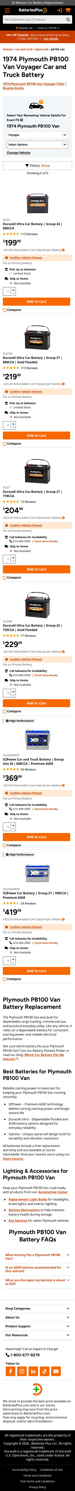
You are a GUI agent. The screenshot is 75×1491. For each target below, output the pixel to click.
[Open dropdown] (21, 120)
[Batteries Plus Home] (33, 10)
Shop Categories (17, 1308)
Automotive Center (52, 1192)
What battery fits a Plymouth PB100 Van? (32, 1257)
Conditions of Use (51, 1470)
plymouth (41, 49)
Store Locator (13, 1159)
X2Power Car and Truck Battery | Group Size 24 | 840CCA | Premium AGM (33, 761)
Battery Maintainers (24, 1210)
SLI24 (6, 219)
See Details (51, 38)
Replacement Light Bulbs (28, 1199)
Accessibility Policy (24, 1470)
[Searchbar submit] (68, 19)
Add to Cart (36, 301)
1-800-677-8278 (25, 1355)
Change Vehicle (18, 153)
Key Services (18, 1220)
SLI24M (7, 621)
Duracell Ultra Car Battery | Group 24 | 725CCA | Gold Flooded (32, 627)
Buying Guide (13, 88)
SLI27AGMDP (11, 889)
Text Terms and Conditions (37, 1481)
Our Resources (16, 1335)
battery (8, 49)
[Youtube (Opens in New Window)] (56, 1371)
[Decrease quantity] (13, 292)
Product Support (18, 1326)
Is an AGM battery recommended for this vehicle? (33, 1269)
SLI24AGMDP (11, 755)
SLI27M (7, 353)
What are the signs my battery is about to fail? (35, 1282)
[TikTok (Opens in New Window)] (44, 1371)
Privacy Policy (37, 1487)
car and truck (24, 49)
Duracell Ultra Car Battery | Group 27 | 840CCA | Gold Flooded (32, 360)
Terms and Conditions (37, 1475)
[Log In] (59, 10)
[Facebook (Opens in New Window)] (10, 1371)
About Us (12, 1317)
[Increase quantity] (13, 289)
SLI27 (6, 487)
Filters (35, 165)
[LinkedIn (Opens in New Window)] (33, 1371)
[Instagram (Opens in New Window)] (22, 1371)
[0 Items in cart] (68, 10)
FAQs (33, 84)
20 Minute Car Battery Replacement (37, 3)
